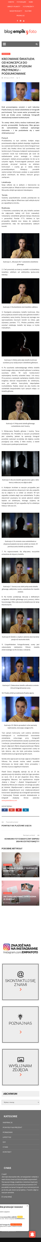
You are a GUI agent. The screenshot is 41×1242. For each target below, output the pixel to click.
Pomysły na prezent (12, 1127)
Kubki (31, 2)
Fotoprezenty (28, 6)
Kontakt (7, 1152)
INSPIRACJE (7, 1122)
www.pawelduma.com (9, 800)
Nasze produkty (16, 11)
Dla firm (28, 11)
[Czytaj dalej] (7, 1197)
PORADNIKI (6, 53)
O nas (5, 1147)
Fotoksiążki (21, 2)
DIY (4, 1142)
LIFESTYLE (7, 1137)
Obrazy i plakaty (13, 6)
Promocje (20, 15)
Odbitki (11, 2)
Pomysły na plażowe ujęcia (17, 826)
